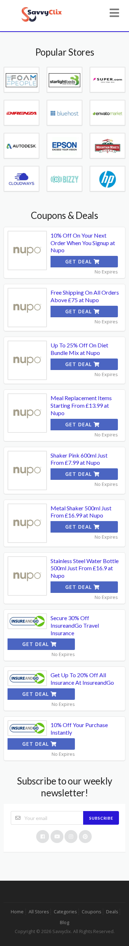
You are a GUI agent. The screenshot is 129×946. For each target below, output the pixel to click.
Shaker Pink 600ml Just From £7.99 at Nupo (79, 459)
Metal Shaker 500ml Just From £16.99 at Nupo (81, 512)
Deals (112, 912)
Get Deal (79, 261)
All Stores (39, 912)
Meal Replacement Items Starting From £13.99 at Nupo (81, 405)
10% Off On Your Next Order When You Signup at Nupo (83, 243)
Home (17, 912)
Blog (64, 922)
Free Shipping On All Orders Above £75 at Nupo (85, 296)
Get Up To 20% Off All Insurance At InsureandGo (82, 678)
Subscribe (101, 818)
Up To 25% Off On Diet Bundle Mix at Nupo (79, 349)
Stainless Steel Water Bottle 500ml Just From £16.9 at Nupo (85, 568)
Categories (65, 912)
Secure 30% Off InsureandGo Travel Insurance (75, 625)
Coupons (91, 912)
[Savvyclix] (41, 13)
